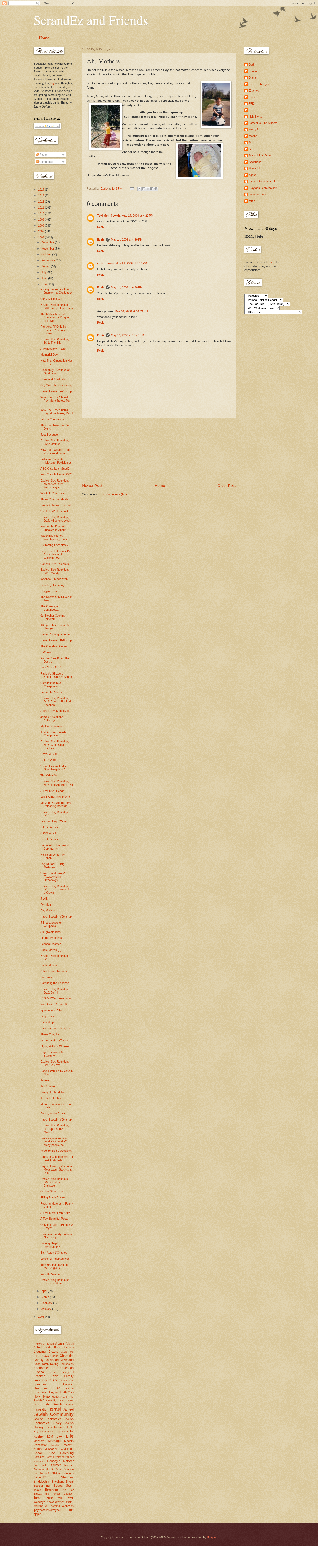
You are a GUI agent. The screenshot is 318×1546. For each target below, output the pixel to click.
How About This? (51, 667)
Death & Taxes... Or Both (56, 505)
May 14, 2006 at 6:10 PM (131, 263)
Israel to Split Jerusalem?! (56, 1150)
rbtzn (252, 201)
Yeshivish (67, 1505)
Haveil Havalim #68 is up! (56, 1119)
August (46, 266)
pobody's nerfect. (259, 194)
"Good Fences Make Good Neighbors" (53, 768)
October (46, 254)
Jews (48, 1427)
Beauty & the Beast (52, 1113)
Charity (39, 1360)
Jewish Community (54, 1414)
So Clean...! (47, 977)
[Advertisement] (159, 451)
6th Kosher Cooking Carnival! (52, 617)
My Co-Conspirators (52, 726)
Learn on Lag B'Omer (53, 821)
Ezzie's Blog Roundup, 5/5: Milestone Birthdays (54, 1182)
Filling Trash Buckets (53, 1197)
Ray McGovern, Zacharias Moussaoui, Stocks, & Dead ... (56, 1169)
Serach (68, 1473)
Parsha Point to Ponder (60, 1457)
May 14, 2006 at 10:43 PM (131, 311)
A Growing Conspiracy (54, 545)
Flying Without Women (54, 1046)
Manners (39, 1441)
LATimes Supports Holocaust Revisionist (55, 461)
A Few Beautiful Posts (54, 1218)
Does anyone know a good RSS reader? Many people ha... (53, 1142)
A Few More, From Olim (55, 1212)
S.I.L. (252, 142)
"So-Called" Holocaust (54, 511)
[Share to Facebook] (152, 189)
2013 (41, 195)
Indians (69, 1404)
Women (59, 1502)
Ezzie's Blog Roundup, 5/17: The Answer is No (56, 783)
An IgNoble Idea (50, 932)
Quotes (56, 1465)
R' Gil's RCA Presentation (56, 998)
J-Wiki (44, 898)
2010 (41, 213)
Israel (55, 1408)
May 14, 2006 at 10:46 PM (127, 335)
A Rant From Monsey (53, 971)
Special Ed (255, 168)
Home (44, 38)
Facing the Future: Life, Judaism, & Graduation (56, 291)
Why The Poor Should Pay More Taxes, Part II (55, 401)
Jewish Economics (48, 1419)
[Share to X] (148, 189)
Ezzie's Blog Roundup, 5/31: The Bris (54, 341)
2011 (41, 207)
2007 (41, 231)
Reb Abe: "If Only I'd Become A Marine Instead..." (53, 330)
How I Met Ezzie (65, 1400)
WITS (60, 1497)
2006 (41, 237)
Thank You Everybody (54, 499)
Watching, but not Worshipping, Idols (53, 537)
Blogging (40, 1351)
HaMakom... (48, 652)
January (46, 1309)
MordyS (69, 1444)
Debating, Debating (52, 585)
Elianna (39, 1372)
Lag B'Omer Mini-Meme (55, 796)
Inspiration (41, 1409)
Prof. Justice (41, 1465)
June (44, 278)
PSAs (51, 1453)
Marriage (54, 1441)
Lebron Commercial (52, 419)
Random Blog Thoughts (55, 1028)
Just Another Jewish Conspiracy (53, 734)
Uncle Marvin (48, 965)
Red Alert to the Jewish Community (54, 847)
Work (70, 1502)
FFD (251, 103)
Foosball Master (50, 943)
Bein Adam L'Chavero (53, 1252)
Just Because (49, 434)
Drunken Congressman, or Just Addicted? (56, 1158)
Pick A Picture (49, 839)
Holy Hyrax (42, 1396)
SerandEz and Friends (91, 20)
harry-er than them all (262, 181)
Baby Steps (47, 1022)
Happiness (40, 1392)
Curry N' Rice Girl (51, 298)
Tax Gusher (47, 1086)
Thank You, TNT (50, 1034)
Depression (66, 1364)
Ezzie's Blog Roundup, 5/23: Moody (54, 571)
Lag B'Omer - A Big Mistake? (52, 865)
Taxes (37, 1489)
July (44, 272)
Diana (252, 77)
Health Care (66, 1392)
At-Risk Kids (42, 1347)
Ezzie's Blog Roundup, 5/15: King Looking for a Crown (55, 889)
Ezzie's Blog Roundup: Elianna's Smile (54, 1281)
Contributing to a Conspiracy (50, 684)
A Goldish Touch (44, 1343)
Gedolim (68, 1384)
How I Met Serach (48, 1404)
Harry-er (53, 1392)
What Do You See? (52, 493)
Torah (37, 1497)
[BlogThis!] (143, 189)
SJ (52, 1469)
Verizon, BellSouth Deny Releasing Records (55, 804)
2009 (41, 219)
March (45, 1297)
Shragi (70, 1481)
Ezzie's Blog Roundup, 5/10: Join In (54, 990)
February (47, 1302)
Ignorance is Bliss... (53, 1010)
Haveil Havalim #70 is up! (56, 640)
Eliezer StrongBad (61, 1372)
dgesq (252, 175)
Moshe (38, 1449)
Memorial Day (49, 354)
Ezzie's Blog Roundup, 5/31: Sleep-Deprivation (56, 306)
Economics (42, 1368)
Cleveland (66, 1360)
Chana (54, 1356)
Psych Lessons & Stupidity (51, 1054)
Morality (55, 1445)
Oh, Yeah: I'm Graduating (56, 385)
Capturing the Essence (54, 983)
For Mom (46, 904)
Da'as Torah (41, 1364)
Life (70, 1435)
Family (69, 1376)
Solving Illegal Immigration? (50, 1245)
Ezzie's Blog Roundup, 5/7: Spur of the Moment (54, 1129)
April (44, 1291)
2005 (41, 1316)
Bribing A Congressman (55, 634)
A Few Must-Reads (52, 790)
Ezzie (100, 239)
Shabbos (67, 1477)
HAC (57, 1388)
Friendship (40, 1380)
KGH (70, 1427)
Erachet (39, 1376)
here (272, 262)
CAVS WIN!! (48, 833)
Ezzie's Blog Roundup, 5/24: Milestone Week (55, 518)
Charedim (67, 1356)
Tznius (49, 1497)
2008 (41, 225)
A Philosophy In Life (53, 348)
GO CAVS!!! (48, 760)
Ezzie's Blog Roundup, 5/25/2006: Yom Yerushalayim (54, 484)
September (48, 260)
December (48, 242)
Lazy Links (47, 1016)
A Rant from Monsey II (54, 710)
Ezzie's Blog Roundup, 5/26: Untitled (54, 442)
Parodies (39, 1457)
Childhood (52, 1360)
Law (60, 1436)
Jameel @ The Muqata (263, 123)
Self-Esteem (55, 1473)
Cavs (45, 1356)
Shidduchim (42, 1481)
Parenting (67, 1453)
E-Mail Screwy (49, 827)
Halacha (68, 1388)
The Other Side (49, 775)
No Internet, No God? (53, 1004)
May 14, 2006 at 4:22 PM (137, 215)
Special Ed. (42, 1485)
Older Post (226, 485)
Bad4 (57, 1347)
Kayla (37, 1431)
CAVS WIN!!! (48, 754)
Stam (70, 1485)
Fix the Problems (51, 937)
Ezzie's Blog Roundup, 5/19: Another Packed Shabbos (55, 702)
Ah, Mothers (48, 910)
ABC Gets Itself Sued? (54, 468)
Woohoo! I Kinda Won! (54, 579)
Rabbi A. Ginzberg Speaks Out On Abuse (56, 675)
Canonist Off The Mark (54, 563)
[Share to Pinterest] (156, 189)
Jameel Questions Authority (51, 718)
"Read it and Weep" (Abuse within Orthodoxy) (52, 877)
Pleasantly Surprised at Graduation (55, 371)
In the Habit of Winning (54, 1040)
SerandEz (41, 1477)
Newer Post (92, 485)
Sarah (59, 1469)
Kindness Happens (54, 1431)
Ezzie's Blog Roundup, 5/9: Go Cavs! (54, 1063)
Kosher (39, 1436)
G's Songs (60, 1380)
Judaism (59, 1427)
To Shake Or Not (50, 1098)
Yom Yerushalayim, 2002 (56, 474)
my (53, 83)
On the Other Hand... (53, 1191)
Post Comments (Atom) (114, 494)
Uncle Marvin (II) (50, 950)
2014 (41, 189)
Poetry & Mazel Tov (52, 1092)
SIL (47, 1469)
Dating (54, 1364)
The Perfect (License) (59, 1494)
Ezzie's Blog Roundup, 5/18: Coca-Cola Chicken (54, 745)
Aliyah (70, 1343)
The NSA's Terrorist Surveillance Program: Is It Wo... (55, 317)
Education (66, 1368)
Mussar (49, 1449)
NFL (57, 1449)
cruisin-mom (105, 263)
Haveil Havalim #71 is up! (56, 391)
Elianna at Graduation (53, 379)
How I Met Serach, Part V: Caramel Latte (55, 451)
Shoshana (58, 1481)
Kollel (70, 1431)
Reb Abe (39, 1469)
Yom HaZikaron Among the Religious (54, 1266)
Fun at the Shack (51, 692)
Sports (58, 1485)
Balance (68, 1347)
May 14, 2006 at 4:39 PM (127, 239)
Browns (53, 1351)
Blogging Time (49, 591)
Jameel (45, 1080)
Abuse (59, 1343)
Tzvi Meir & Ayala (108, 215)
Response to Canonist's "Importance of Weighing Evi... (55, 554)
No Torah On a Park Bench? (52, 856)
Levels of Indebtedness (55, 1258)
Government (42, 1388)
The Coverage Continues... (49, 608)
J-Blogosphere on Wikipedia (51, 924)
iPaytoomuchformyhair (263, 188)
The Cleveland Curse (53, 646)
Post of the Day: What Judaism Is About (54, 528)
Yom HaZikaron (50, 1274)
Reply (100, 227)
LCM (50, 1436)
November (48, 248)
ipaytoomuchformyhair (47, 1510)
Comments (46, 161)
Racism (69, 1465)
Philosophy (39, 1461)
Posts (43, 154)
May (44, 284)
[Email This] (139, 189)
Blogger (211, 1537)
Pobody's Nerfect (60, 1461)
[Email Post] (132, 188)
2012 (41, 201)
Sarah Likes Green (260, 155)
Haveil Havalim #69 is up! (56, 916)
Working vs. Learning (47, 1506)
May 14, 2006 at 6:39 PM (127, 287)
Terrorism (51, 1489)
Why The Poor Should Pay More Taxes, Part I (56, 411)
